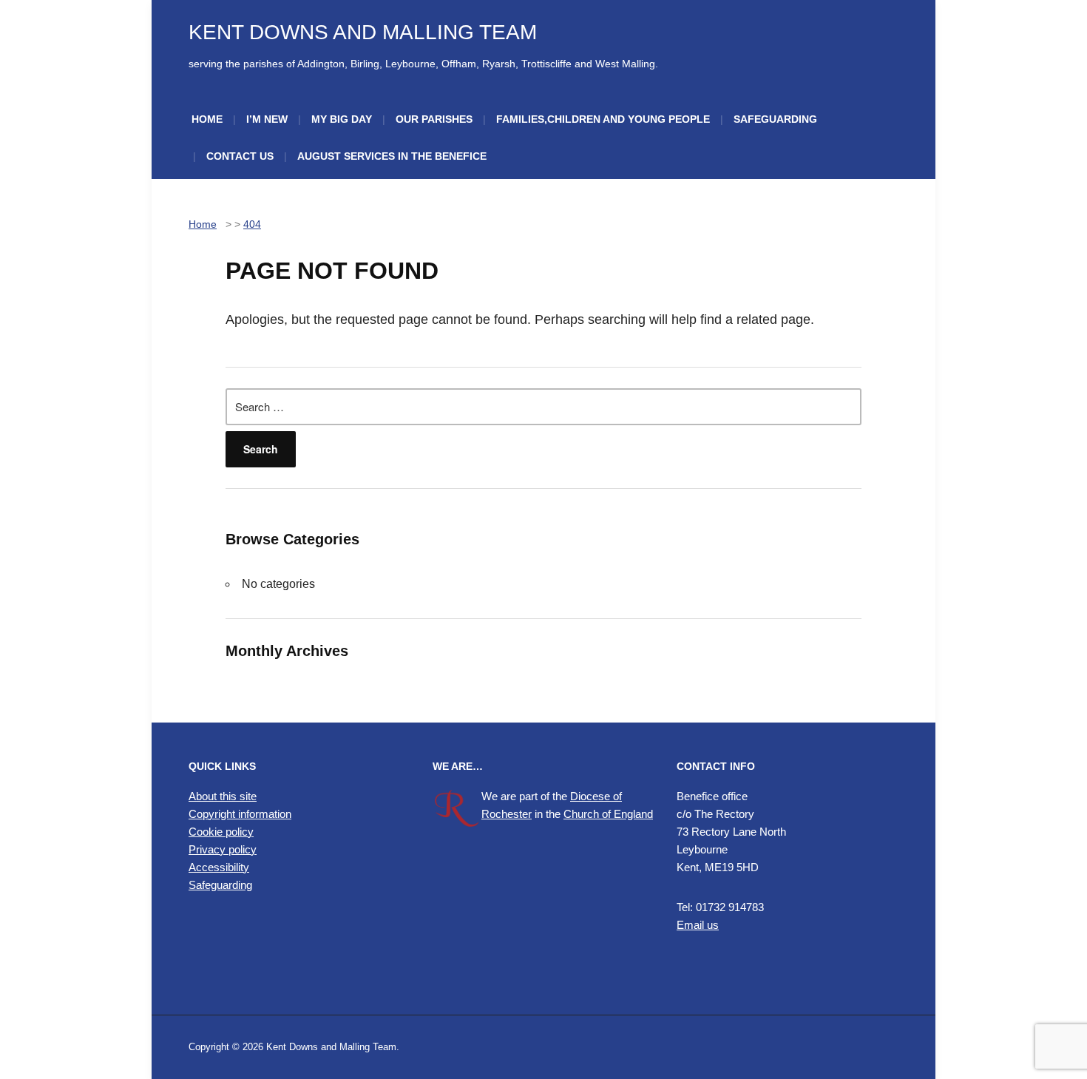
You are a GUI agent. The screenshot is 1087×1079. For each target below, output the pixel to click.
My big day (341, 119)
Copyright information (240, 814)
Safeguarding (775, 119)
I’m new (267, 119)
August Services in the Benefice (392, 156)
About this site (223, 796)
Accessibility (219, 867)
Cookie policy (221, 831)
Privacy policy (223, 849)
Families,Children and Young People (603, 119)
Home (207, 119)
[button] (299, 951)
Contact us (240, 156)
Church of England (608, 814)
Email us (698, 925)
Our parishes (434, 119)
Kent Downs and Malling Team (363, 32)
